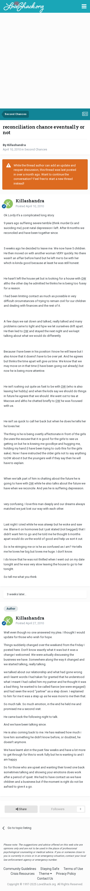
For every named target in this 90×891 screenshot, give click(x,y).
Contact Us (45, 878)
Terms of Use (73, 869)
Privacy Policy (66, 873)
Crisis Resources (23, 873)
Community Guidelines (19, 869)
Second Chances (35, 149)
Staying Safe (49, 869)
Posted (30, 206)
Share (22, 809)
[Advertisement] (45, 61)
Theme (44, 873)
